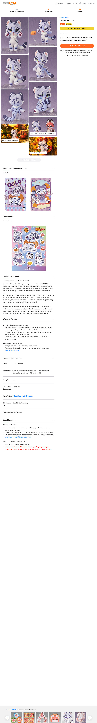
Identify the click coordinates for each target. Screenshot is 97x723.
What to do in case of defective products (18, 437)
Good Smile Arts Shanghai (23, 396)
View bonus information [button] (78, 28)
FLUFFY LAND (64, 17)
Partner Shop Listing (12, 350)
